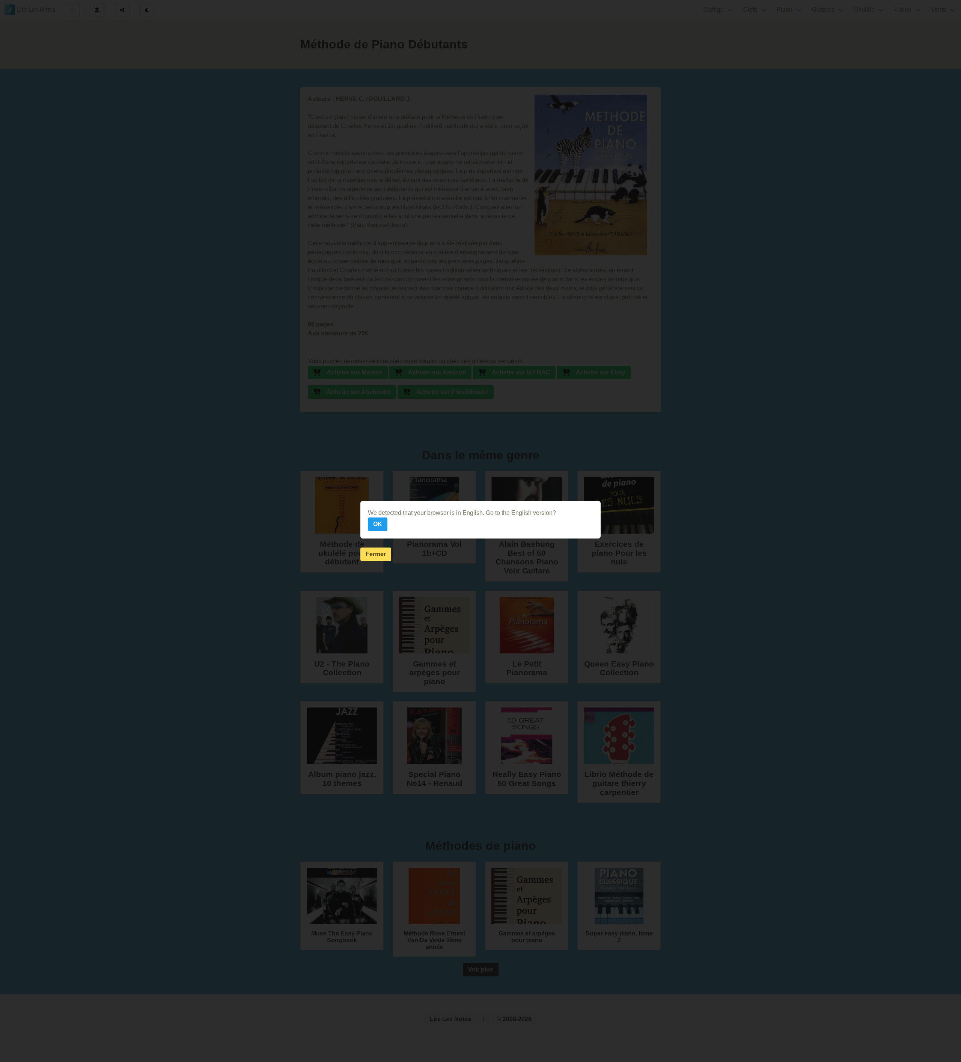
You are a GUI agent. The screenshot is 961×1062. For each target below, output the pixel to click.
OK (377, 524)
